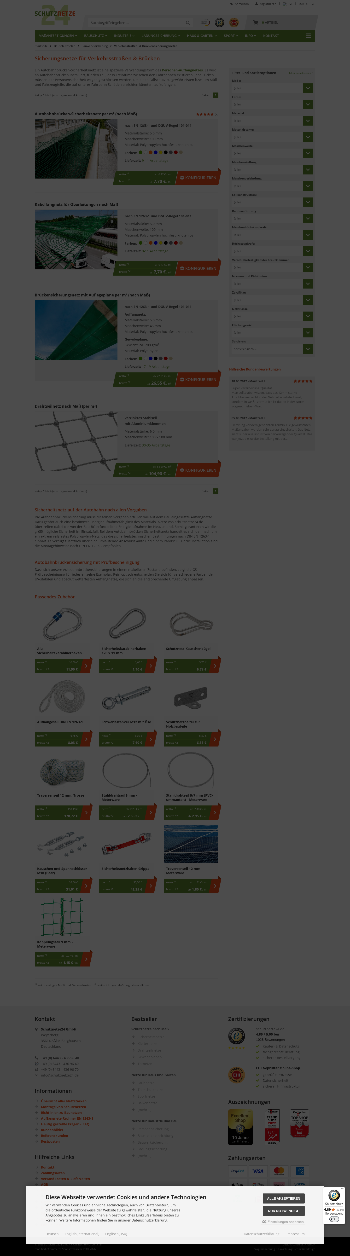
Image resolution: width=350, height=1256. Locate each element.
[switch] (334, 1219)
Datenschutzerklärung (262, 1234)
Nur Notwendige (283, 1211)
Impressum (295, 1234)
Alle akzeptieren (283, 1198)
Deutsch (52, 1234)
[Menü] (342, 1190)
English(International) (82, 1234)
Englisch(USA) (116, 1234)
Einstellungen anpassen (285, 1222)
